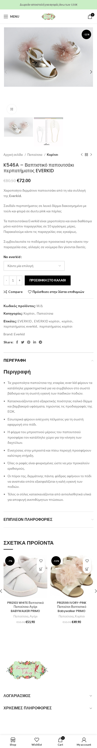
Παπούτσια (35, 154)
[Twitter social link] (23, 342)
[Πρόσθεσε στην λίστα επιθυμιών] (41, 561)
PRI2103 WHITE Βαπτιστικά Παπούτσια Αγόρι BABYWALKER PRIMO (25, 607)
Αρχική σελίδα (14, 154)
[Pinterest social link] (29, 342)
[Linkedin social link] (34, 342)
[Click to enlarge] (11, 109)
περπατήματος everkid (20, 326)
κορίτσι (67, 321)
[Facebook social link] (17, 342)
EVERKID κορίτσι (46, 321)
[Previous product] (81, 154)
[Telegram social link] (40, 342)
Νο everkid (12, 257)
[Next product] (91, 154)
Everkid (19, 334)
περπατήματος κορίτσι (55, 326)
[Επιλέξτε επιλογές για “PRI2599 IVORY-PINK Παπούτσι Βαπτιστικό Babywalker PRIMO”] (87, 569)
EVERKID (25, 321)
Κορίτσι (52, 154)
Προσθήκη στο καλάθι (47, 280)
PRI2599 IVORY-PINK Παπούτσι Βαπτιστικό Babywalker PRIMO (71, 607)
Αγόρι (33, 616)
